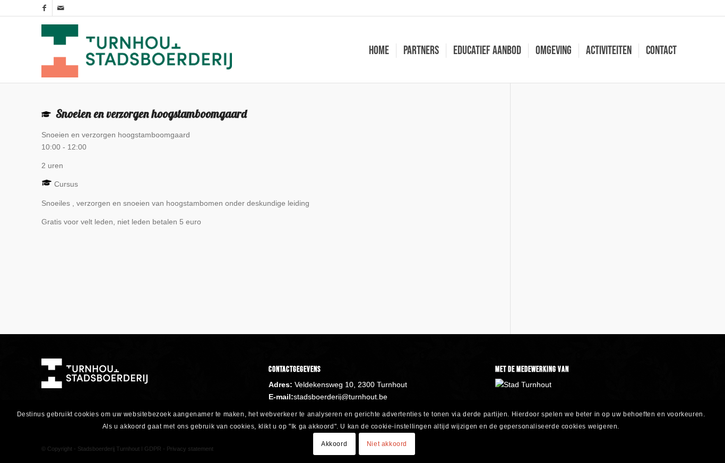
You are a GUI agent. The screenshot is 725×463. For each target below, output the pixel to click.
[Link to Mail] (60, 8)
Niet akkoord (387, 443)
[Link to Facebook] (44, 8)
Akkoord (334, 443)
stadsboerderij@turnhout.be (340, 396)
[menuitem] (379, 51)
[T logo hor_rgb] (136, 50)
